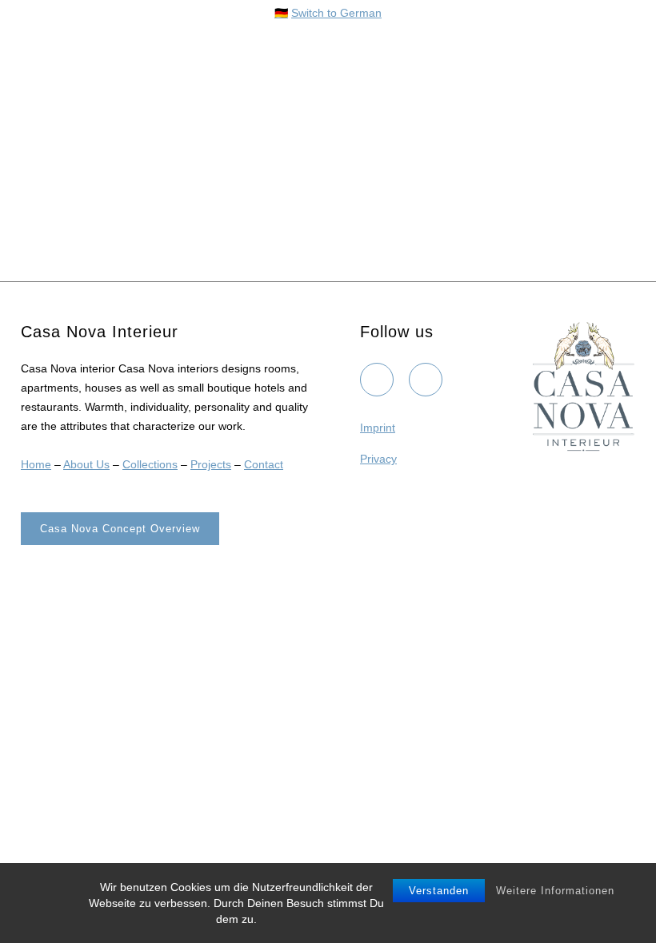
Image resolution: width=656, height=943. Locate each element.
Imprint (377, 427)
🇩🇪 (281, 12)
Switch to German (336, 12)
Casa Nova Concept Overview (120, 529)
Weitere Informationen (555, 891)
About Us (86, 464)
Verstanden (439, 891)
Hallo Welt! (68, 134)
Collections (150, 464)
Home (36, 464)
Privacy (378, 458)
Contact (263, 464)
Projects (210, 464)
